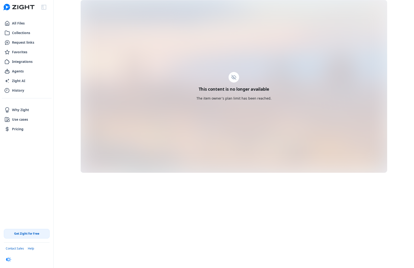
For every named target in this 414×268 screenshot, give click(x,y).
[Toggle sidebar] (44, 7)
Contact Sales (15, 248)
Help (31, 248)
